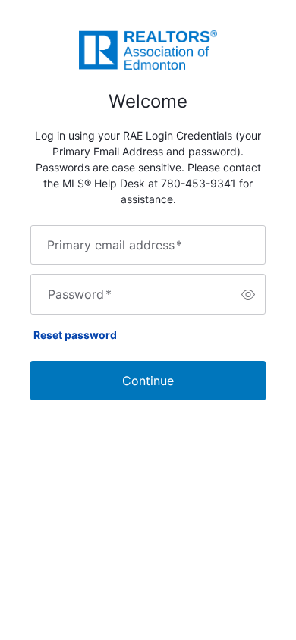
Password (80, 294)
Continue (148, 380)
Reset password (75, 334)
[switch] (248, 294)
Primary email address (114, 245)
